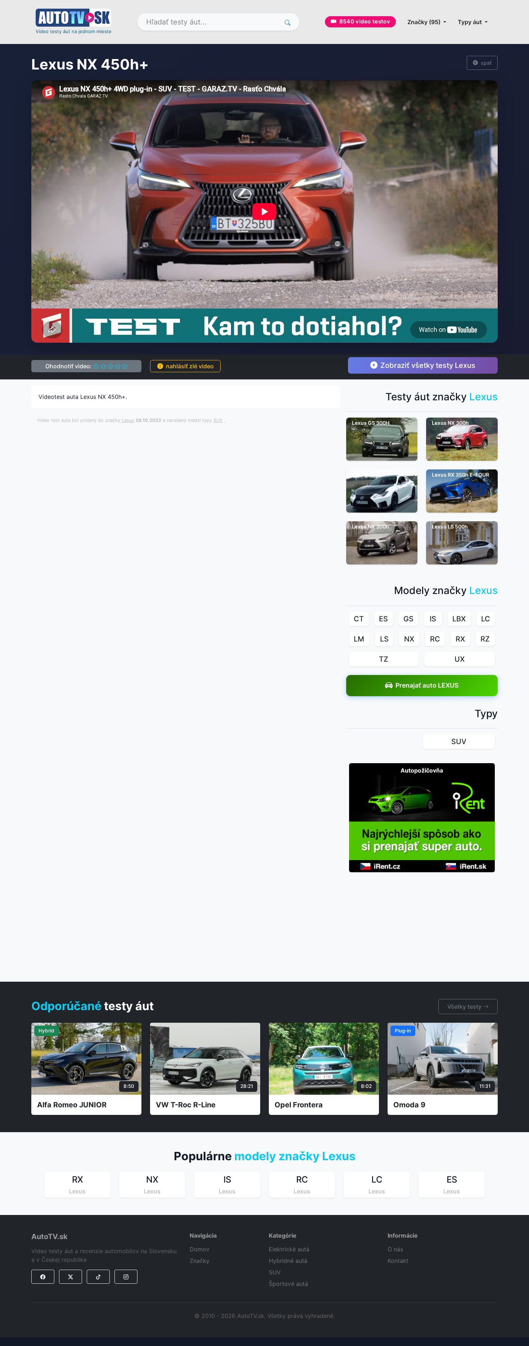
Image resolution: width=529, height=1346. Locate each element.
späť (486, 63)
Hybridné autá (288, 1260)
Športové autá (288, 1283)
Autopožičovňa (422, 770)
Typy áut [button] (470, 22)
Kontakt (398, 1260)
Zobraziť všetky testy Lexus (427, 365)
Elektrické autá (289, 1249)
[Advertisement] (211, 445)
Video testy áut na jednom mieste (74, 31)
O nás (395, 1249)
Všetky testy (465, 1006)
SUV (218, 420)
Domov (199, 1249)
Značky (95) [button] (424, 22)
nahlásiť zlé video (190, 366)
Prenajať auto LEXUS (426, 685)
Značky (199, 1260)
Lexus (128, 420)
